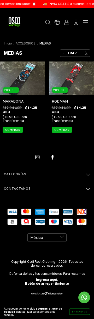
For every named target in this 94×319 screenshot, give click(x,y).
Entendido (79, 311)
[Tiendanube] (47, 294)
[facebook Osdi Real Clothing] (53, 157)
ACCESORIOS (26, 43)
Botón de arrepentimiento (47, 284)
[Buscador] (47, 22)
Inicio (8, 43)
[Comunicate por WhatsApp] (84, 297)
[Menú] (85, 22)
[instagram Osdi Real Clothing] (38, 157)
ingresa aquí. (47, 280)
